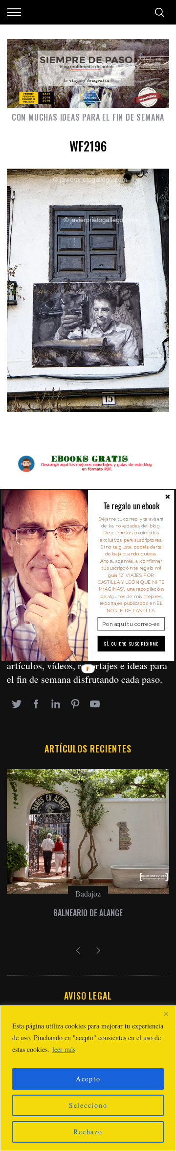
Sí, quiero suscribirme (131, 643)
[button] (131, 506)
